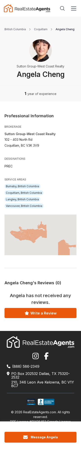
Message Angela (44, 437)
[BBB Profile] (46, 402)
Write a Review (43, 313)
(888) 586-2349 (25, 366)
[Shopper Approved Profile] (31, 402)
